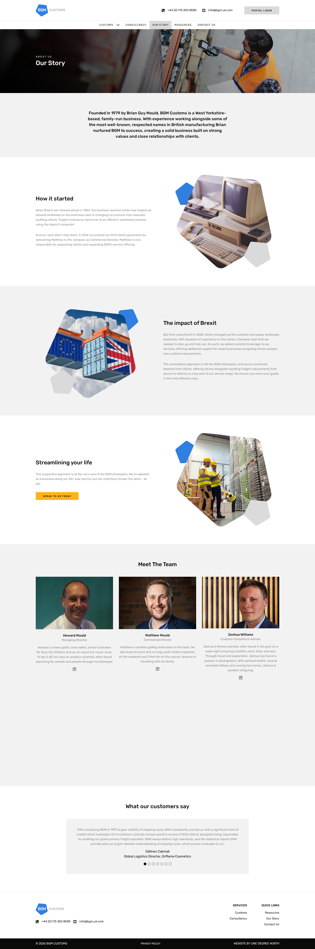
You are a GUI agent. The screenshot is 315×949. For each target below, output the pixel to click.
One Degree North (265, 943)
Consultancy (136, 25)
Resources (183, 25)
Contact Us (207, 25)
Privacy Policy (150, 943)
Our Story (160, 25)
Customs (106, 25)
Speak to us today (57, 496)
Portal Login (262, 10)
